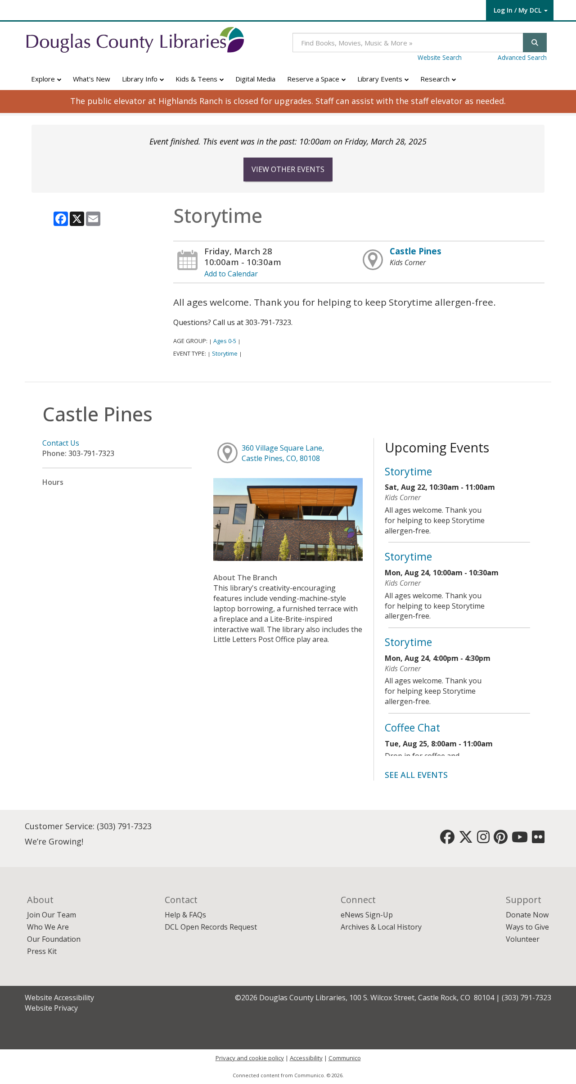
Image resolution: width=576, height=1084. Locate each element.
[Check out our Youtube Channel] (520, 840)
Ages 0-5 (224, 341)
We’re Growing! (54, 841)
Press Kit (42, 951)
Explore (44, 78)
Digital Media (255, 78)
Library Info (140, 78)
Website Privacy (51, 1008)
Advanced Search (522, 57)
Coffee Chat (412, 727)
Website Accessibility (59, 998)
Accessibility (306, 1058)
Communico (344, 1058)
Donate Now (527, 915)
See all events (416, 774)
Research (435, 78)
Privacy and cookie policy (250, 1058)
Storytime (225, 353)
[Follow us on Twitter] (466, 840)
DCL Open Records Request (211, 927)
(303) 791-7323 (124, 826)
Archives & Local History (381, 927)
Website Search (440, 57)
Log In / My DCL (517, 10)
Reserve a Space (314, 78)
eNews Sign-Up (367, 915)
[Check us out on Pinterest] (501, 840)
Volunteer (523, 939)
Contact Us (60, 443)
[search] (535, 42)
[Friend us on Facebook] (447, 840)
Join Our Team (51, 915)
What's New (91, 78)
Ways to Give (527, 927)
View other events (288, 169)
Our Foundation (54, 939)
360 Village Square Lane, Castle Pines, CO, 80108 (283, 453)
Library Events (380, 78)
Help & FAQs (185, 915)
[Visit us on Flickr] (538, 840)
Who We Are (48, 927)
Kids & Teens (197, 78)
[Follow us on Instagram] (483, 840)
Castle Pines (415, 251)
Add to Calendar (231, 274)
